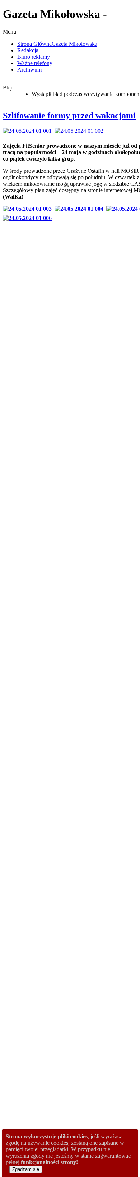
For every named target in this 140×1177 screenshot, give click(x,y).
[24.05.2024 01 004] (80, 209)
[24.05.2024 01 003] (29, 209)
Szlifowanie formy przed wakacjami (69, 115)
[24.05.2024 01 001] (29, 131)
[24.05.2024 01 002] (80, 131)
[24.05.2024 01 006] (29, 218)
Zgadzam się (25, 1169)
